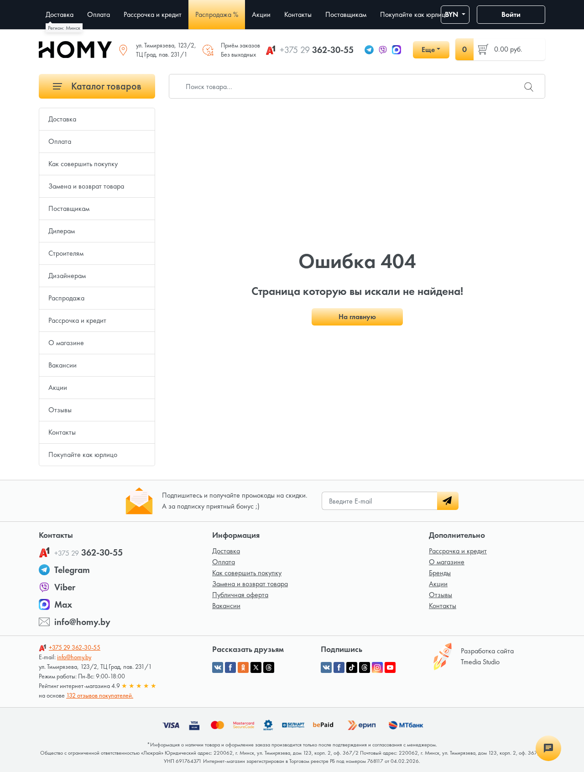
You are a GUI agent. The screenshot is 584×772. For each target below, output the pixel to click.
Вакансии (62, 365)
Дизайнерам (67, 275)
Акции (57, 387)
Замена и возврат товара (86, 186)
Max (63, 604)
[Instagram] (377, 667)
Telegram (72, 570)
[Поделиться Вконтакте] (217, 667)
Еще (428, 49)
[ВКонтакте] (326, 667)
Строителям (65, 253)
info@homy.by (82, 622)
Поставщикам (68, 208)
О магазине (66, 342)
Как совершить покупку (83, 163)
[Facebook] (339, 667)
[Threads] (364, 667)
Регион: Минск (64, 28)
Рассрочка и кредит (77, 320)
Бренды (440, 573)
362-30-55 (317, 49)
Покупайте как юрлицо (82, 454)
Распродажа (66, 298)
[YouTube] (390, 667)
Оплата (59, 141)
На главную (357, 316)
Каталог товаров (105, 86)
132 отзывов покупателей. (99, 695)
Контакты (62, 432)
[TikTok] (351, 667)
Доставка (62, 119)
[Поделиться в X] (255, 667)
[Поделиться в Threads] (268, 667)
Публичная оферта (240, 594)
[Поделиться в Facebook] (230, 667)
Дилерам (61, 231)
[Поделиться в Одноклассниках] (243, 667)
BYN (452, 14)
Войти (511, 14)
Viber (64, 587)
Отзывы (60, 410)
